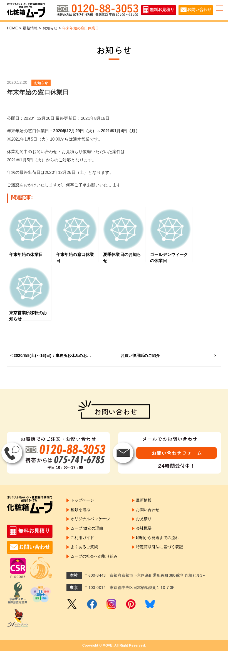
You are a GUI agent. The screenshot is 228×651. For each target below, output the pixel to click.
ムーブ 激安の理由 (87, 528)
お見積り (144, 519)
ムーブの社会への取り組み (94, 556)
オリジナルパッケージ (90, 519)
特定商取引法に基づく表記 (159, 547)
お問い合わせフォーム (177, 452)
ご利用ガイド (82, 537)
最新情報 (30, 28)
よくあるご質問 (84, 547)
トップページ (82, 500)
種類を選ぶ (80, 509)
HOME (12, 28)
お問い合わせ (148, 509)
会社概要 (144, 528)
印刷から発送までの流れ (157, 537)
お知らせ (50, 28)
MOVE (108, 645)
